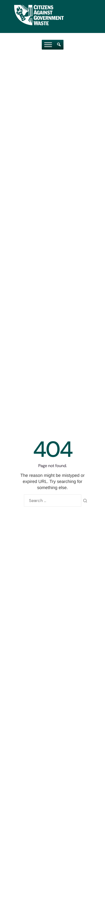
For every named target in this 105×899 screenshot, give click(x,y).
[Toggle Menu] (48, 44)
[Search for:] (52, 500)
